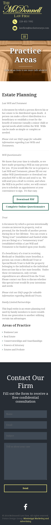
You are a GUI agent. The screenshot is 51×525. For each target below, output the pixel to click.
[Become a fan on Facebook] (25, 507)
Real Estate (9, 336)
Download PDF (26, 199)
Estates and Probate (14, 349)
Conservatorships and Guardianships (23, 341)
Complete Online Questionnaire (25, 206)
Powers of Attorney (14, 345)
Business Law (11, 332)
